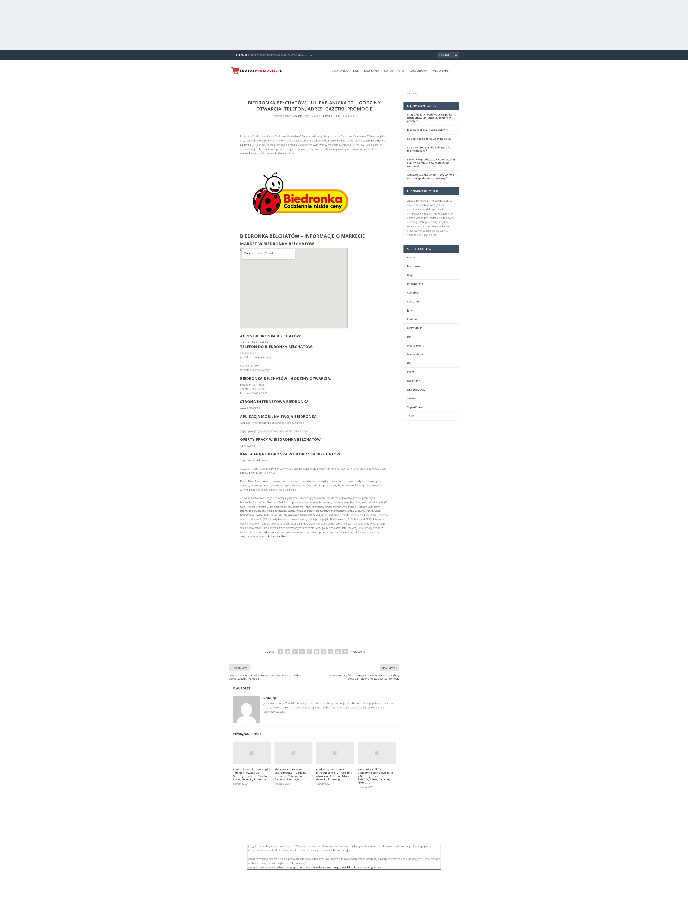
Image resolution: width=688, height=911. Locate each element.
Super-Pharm (394, 71)
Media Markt (415, 354)
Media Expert (442, 71)
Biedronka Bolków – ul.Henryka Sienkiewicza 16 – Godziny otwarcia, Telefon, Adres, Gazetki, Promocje (375, 776)
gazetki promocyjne (270, 532)
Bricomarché (415, 283)
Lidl (356, 71)
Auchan (411, 257)
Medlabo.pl (348, 867)
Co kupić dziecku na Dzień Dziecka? (429, 138)
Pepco (410, 372)
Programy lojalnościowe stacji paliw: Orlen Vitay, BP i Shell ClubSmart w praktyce (430, 118)
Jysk (409, 310)
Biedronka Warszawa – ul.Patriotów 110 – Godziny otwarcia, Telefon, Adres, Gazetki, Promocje (334, 774)
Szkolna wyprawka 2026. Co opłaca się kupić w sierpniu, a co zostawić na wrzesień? (431, 163)
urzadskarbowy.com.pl (326, 867)
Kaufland (371, 71)
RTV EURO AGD (416, 389)
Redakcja (297, 115)
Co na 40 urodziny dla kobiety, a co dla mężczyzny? (429, 149)
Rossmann (413, 380)
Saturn (411, 398)
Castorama (418, 71)
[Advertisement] (107, 25)
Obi (409, 363)
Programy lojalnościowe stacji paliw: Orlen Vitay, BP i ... (280, 54)
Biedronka (340, 71)
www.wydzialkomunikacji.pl (280, 867)
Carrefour (413, 292)
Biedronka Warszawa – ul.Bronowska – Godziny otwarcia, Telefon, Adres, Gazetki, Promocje (291, 774)
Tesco (410, 416)
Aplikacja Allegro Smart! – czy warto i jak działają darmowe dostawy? (430, 176)
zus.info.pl (304, 867)
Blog (410, 275)
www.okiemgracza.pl (369, 867)
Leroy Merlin (414, 328)
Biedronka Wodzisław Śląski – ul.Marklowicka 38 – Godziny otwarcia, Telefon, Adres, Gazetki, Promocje (251, 774)
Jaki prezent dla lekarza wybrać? (427, 130)
